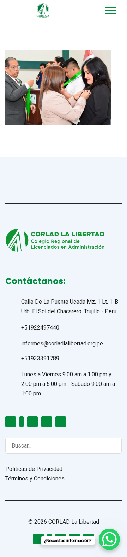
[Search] (109, 445)
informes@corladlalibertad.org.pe (62, 343)
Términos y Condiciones (35, 478)
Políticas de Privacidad (33, 469)
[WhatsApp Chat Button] (109, 539)
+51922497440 (40, 327)
